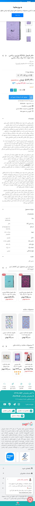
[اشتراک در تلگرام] (11, 90)
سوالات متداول (16, 416)
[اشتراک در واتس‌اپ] (15, 90)
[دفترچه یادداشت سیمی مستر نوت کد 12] (9, 322)
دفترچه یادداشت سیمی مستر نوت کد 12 (9, 334)
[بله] (9, 404)
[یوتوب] (5, 404)
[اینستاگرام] (19, 404)
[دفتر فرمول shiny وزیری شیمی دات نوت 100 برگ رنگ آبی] (2, 55)
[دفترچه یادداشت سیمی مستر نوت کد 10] (25, 322)
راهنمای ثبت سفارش (23, 411)
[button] (17, 118)
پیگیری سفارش (7, 411)
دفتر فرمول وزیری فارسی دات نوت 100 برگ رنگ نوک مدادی (26, 294)
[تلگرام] (14, 404)
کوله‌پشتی (27, 165)
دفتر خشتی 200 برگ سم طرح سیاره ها (26, 366)
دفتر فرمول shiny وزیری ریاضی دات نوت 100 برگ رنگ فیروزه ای (9, 294)
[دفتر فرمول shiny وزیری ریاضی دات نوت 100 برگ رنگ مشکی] (5, 55)
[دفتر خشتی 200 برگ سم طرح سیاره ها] (26, 357)
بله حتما (17, 15)
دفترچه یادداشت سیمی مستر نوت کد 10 (26, 334)
